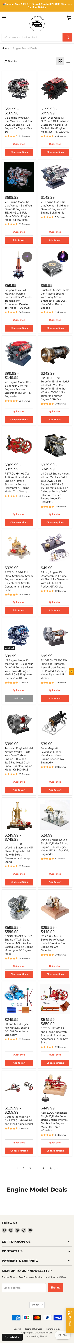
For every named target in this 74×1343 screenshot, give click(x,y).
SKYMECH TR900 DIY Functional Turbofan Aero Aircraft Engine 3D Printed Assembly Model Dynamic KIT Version (54, 669)
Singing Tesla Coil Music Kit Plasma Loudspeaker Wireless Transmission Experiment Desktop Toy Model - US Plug (18, 299)
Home (5, 48)
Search (17, 1329)
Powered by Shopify (37, 1336)
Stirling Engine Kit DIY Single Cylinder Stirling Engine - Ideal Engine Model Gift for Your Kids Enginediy (55, 847)
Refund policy (53, 1329)
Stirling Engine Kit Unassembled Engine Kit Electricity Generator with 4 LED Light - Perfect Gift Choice (55, 579)
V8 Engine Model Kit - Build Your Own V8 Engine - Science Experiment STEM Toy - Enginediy (19, 389)
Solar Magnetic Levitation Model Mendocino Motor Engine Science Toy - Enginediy (53, 755)
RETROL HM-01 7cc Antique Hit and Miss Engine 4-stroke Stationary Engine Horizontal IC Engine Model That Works (17, 482)
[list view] (68, 61)
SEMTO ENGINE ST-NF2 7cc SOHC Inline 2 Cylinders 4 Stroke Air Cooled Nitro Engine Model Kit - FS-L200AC (55, 125)
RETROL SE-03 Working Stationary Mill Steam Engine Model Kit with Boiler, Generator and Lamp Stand (19, 852)
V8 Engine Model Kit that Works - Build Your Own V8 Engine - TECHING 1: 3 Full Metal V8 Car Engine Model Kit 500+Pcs (19, 210)
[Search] (67, 37)
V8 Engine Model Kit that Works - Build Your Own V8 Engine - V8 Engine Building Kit (55, 207)
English (35, 1304)
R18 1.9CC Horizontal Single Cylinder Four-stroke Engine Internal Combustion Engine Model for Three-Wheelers (54, 1121)
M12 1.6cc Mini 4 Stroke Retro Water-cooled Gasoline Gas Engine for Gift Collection (53, 943)
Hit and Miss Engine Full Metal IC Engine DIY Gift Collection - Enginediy (17, 1029)
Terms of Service (33, 1329)
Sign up (55, 1288)
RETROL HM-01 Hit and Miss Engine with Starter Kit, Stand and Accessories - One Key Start (54, 1035)
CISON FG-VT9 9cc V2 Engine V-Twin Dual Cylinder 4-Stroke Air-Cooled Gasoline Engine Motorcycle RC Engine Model (19, 945)
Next (52, 1168)
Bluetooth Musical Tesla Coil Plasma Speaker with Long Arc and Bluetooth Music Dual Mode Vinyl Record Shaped (55, 299)
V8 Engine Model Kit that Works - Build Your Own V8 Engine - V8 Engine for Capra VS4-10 (19, 125)
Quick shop (19, 144)
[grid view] (60, 61)
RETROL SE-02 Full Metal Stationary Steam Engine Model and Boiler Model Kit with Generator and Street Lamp (19, 581)
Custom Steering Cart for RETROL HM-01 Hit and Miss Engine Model (19, 1120)
